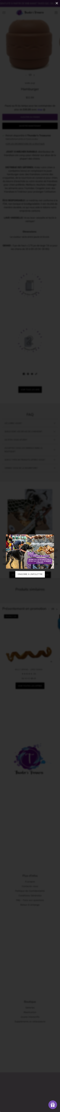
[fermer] (56, 3)
